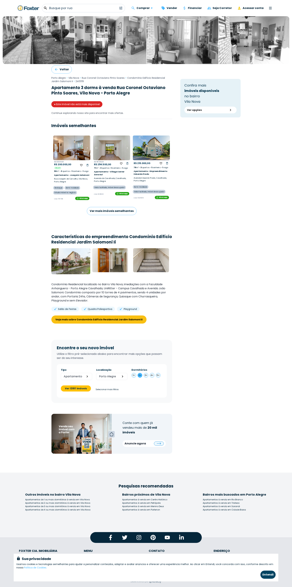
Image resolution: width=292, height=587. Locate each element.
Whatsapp (83, 198)
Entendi (268, 575)
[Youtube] (167, 537)
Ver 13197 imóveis (76, 388)
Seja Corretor (222, 8)
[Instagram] (139, 537)
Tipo (64, 370)
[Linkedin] (181, 537)
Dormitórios (139, 370)
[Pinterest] (153, 537)
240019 (80, 81)
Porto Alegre (58, 78)
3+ (146, 375)
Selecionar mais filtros (107, 389)
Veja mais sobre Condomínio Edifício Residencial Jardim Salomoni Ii (98, 319)
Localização (104, 370)
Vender (172, 8)
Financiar (195, 8)
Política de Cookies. (35, 567)
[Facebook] (110, 537)
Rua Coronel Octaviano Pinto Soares (103, 78)
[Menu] (270, 8)
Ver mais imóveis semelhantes (112, 211)
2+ (140, 375)
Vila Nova (73, 78)
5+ (158, 375)
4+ (152, 375)
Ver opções (194, 110)
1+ (134, 375)
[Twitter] (124, 537)
